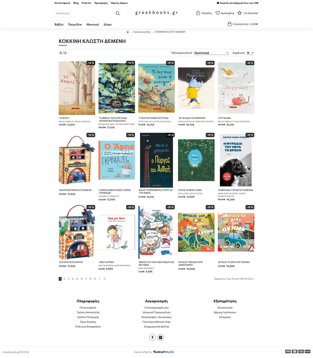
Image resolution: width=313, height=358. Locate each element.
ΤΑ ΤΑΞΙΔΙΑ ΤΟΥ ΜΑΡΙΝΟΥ (192, 118)
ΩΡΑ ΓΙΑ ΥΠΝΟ (106, 262)
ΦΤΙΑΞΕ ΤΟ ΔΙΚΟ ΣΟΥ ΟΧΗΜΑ (234, 262)
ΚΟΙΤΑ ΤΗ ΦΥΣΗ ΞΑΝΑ (190, 190)
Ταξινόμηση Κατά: (182, 52)
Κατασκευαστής (142, 31)
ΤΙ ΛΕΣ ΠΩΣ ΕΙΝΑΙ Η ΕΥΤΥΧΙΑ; (154, 118)
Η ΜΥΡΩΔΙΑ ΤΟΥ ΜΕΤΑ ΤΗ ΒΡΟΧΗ (235, 190)
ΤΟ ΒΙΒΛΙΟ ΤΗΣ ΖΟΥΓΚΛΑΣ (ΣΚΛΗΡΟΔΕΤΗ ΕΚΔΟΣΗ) (113, 119)
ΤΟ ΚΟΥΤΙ (64, 118)
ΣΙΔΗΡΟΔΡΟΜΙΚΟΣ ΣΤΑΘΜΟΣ (75, 190)
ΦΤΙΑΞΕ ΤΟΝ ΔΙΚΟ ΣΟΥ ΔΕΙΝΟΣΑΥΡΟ (191, 263)
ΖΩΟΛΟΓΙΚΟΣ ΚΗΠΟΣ (71, 262)
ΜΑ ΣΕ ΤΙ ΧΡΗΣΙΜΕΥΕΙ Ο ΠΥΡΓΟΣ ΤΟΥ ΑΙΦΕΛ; (156, 191)
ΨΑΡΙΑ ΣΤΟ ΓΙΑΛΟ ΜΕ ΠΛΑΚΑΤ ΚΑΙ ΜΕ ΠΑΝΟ (156, 263)
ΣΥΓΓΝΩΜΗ (224, 118)
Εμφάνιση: (239, 52)
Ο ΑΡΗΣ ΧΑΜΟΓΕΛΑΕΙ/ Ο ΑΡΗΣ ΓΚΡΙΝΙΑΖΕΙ (115, 191)
